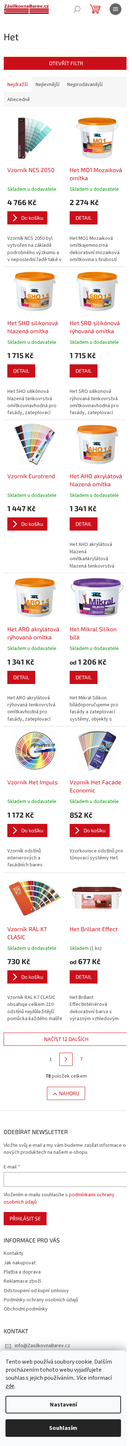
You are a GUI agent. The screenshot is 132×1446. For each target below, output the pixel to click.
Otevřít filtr (66, 63)
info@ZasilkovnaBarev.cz (42, 1345)
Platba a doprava (22, 1272)
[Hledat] (77, 9)
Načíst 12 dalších (66, 1039)
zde (10, 1386)
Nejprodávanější (85, 84)
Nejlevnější (47, 84)
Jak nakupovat (20, 1263)
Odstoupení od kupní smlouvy (36, 1290)
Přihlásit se (25, 1218)
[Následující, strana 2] (66, 1059)
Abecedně (18, 99)
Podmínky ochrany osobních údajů (41, 1300)
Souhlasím (63, 1428)
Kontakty (13, 1253)
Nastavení (63, 1405)
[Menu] (115, 9)
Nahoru (69, 1093)
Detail (84, 218)
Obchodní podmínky (26, 1309)
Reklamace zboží (22, 1281)
